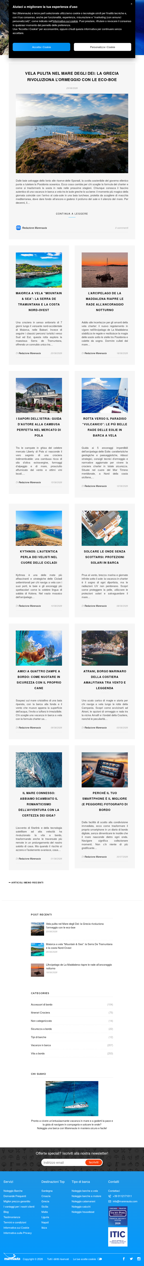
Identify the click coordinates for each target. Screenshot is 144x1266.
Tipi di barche (38, 1037)
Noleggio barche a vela (85, 1190)
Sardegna (47, 1190)
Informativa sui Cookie (16, 1227)
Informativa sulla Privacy (18, 1233)
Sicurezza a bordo (41, 1029)
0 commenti (121, 227)
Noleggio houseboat (83, 1212)
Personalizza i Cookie (102, 47)
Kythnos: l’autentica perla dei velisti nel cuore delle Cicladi (39, 557)
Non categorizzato (41, 1020)
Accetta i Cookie (41, 47)
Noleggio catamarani (83, 1201)
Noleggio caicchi (81, 1206)
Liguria (45, 1217)
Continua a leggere (72, 213)
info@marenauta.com (125, 1201)
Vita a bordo (38, 1053)
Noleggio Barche (13, 1190)
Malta (44, 1212)
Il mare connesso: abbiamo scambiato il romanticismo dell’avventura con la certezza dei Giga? (38, 804)
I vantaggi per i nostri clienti (19, 1206)
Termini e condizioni (15, 1222)
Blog (6, 1212)
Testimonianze (12, 1217)
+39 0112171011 (122, 1196)
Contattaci (114, 1190)
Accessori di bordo (41, 1004)
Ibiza (44, 1227)
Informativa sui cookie (65, 21)
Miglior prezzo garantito (17, 1201)
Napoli (45, 1222)
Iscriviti (94, 1162)
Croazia (45, 1196)
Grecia (45, 1201)
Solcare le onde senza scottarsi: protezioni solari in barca (105, 557)
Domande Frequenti (15, 1196)
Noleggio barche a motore (86, 1196)
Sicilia (44, 1206)
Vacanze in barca (41, 1045)
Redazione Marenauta (34, 227)
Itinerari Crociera (40, 1012)
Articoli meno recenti (27, 882)
